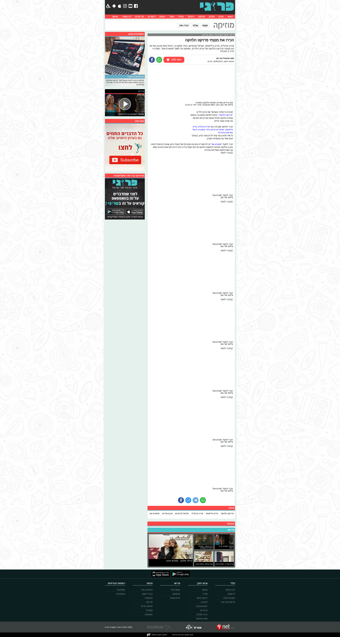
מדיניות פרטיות (177, 634)
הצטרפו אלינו (229, 598)
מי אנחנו (231, 594)
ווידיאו (231, 529)
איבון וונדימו (223, 132)
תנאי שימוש (188, 634)
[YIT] (157, 634)
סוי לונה (149, 602)
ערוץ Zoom (175, 598)
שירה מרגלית (204, 126)
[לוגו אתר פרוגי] (216, 6)
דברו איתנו (230, 590)
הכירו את (184, 25)
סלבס (212, 16)
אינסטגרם (120, 594)
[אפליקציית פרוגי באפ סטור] (160, 574)
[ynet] (225, 627)
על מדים (139, 16)
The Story (175, 590)
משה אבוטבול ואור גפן (225, 58)
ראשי (230, 16)
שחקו (115, 16)
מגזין (221, 16)
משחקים (149, 614)
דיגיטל (191, 16)
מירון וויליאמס (212, 513)
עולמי (195, 25)
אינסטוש (176, 594)
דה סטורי (126, 16)
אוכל (171, 16)
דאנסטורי (148, 598)
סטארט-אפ (217, 144)
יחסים (162, 16)
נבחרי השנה (147, 594)
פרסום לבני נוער (228, 602)
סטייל (181, 16)
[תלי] (159, 627)
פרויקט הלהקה (225, 115)
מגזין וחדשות (202, 618)
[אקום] (193, 627)
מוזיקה (201, 16)
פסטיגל (149, 610)
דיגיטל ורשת (202, 598)
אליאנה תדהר (147, 606)
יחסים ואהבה (202, 606)
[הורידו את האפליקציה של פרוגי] (125, 199)
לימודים (151, 16)
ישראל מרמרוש (217, 129)
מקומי (205, 25)
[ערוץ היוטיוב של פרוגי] (125, 147)
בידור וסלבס (202, 614)
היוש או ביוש (147, 590)
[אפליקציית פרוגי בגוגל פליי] (180, 574)
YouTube (121, 590)
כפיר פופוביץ (204, 129)
